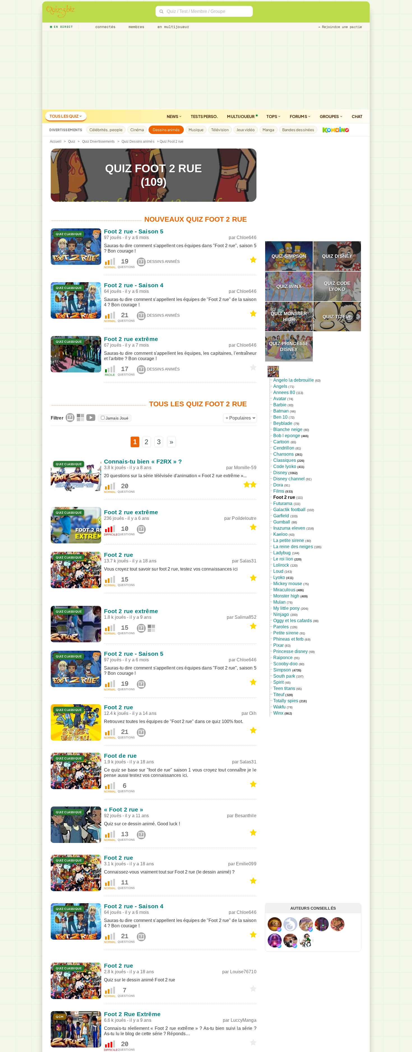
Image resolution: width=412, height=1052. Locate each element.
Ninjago (281, 614)
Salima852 (245, 617)
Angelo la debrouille (293, 380)
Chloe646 (246, 237)
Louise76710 (243, 971)
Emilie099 (246, 863)
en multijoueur (172, 26)
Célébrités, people (106, 130)
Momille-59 (245, 467)
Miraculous (284, 589)
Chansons (283, 454)
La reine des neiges (293, 546)
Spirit (278, 682)
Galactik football (289, 509)
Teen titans (284, 688)
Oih (252, 713)
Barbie (280, 404)
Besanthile (245, 815)
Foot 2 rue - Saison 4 (133, 285)
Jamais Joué (117, 418)
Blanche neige (287, 429)
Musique (196, 130)
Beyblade (283, 423)
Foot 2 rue (118, 555)
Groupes (330, 116)
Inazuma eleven (289, 528)
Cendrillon (283, 448)
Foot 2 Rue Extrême (132, 1014)
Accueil (55, 141)
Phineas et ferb (288, 639)
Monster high (286, 596)
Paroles (281, 626)
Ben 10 (280, 417)
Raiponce (283, 657)
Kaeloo (280, 534)
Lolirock (281, 565)
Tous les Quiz (64, 116)
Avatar (279, 398)
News (173, 116)
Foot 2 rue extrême (131, 339)
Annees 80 (284, 392)
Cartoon (281, 441)
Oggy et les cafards (292, 620)
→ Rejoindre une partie (340, 27)
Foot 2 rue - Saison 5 (133, 231)
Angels (280, 386)
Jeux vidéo (246, 130)
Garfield (281, 515)
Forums (299, 116)
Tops (272, 116)
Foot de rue (120, 755)
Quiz (71, 141)
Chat (357, 116)
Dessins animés (166, 130)
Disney (280, 472)
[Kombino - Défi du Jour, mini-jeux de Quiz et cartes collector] (334, 129)
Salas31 (248, 561)
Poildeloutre (244, 518)
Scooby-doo (285, 663)
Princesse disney (290, 651)
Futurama (283, 503)
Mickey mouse (287, 583)
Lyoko (279, 577)
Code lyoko (284, 466)
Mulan (279, 602)
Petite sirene (285, 633)
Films (278, 491)
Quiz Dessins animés (138, 141)
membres (135, 26)
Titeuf (278, 694)
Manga (268, 130)
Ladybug (282, 552)
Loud (278, 571)
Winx (278, 713)
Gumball (281, 522)
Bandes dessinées (298, 130)
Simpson (282, 670)
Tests (204, 116)
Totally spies (285, 700)
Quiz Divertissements (98, 141)
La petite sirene (288, 540)
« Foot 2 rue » (123, 809)
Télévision (220, 130)
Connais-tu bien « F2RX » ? (143, 461)
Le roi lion (283, 559)
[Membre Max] (279, 929)
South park (284, 676)
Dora (278, 485)
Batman (281, 411)
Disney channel (289, 478)
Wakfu (279, 707)
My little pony (286, 608)
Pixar (278, 645)
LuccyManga (243, 1020)
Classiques (284, 460)
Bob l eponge (286, 435)
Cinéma (137, 130)
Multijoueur (240, 116)
